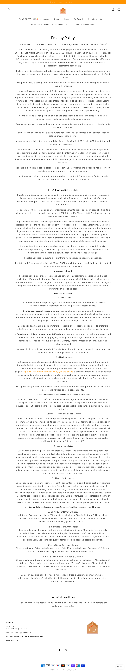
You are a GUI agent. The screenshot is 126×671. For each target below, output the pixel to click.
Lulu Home (59, 670)
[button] (9, 9)
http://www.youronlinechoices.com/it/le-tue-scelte (47, 372)
